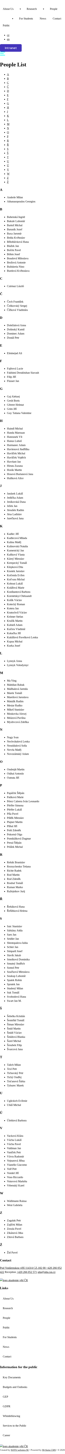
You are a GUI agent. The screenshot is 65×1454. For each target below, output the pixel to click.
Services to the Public (14, 1425)
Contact (57, 18)
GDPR (6, 1406)
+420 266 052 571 (27, 1272)
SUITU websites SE (20, 1450)
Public (6, 25)
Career (6, 1435)
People (53, 8)
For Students (26, 18)
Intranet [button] (11, 48)
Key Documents (12, 1377)
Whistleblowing (11, 1416)
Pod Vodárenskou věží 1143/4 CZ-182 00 (23, 1267)
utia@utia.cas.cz (46, 1272)
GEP (5, 1396)
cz (8, 35)
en (8, 39)
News (43, 18)
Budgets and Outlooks (15, 1387)
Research (32, 8)
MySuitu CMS (49, 1450)
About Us (8, 8)
